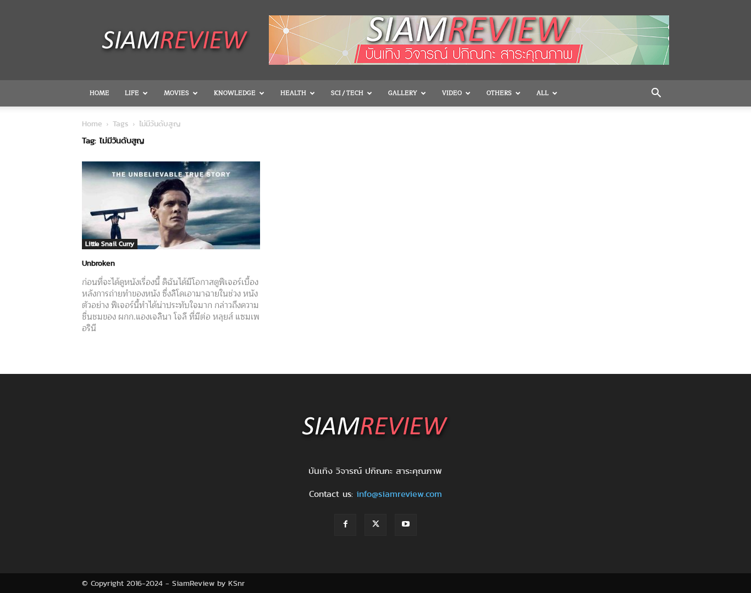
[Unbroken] (171, 205)
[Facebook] (345, 525)
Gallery (402, 93)
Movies (176, 93)
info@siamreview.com (399, 494)
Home (99, 93)
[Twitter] (375, 525)
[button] (656, 94)
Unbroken (98, 263)
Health (293, 93)
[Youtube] (406, 525)
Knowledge (235, 93)
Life (132, 93)
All (543, 93)
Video (452, 93)
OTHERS (499, 93)
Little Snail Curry (109, 243)
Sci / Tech (347, 93)
